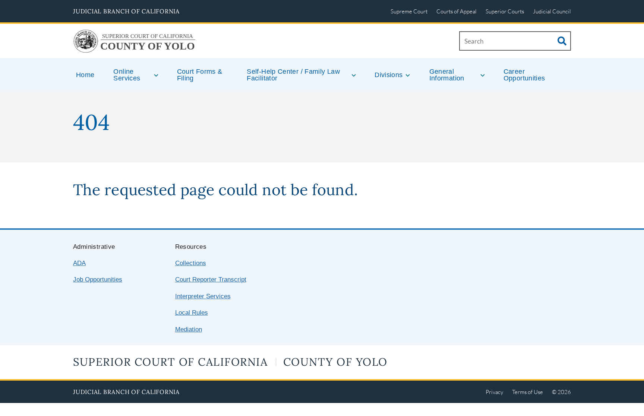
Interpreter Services (203, 296)
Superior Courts (505, 11)
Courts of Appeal (456, 11)
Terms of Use (527, 391)
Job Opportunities (97, 279)
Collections (190, 263)
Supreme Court (409, 11)
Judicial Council (552, 11)
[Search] (562, 41)
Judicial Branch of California (126, 11)
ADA (79, 263)
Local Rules (191, 312)
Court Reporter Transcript (210, 279)
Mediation (188, 329)
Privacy (494, 391)
